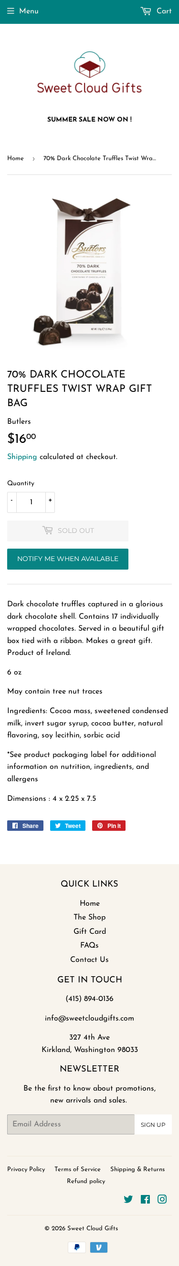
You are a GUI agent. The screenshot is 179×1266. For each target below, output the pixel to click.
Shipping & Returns (137, 1169)
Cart (163, 11)
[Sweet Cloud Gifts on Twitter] (128, 1201)
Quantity (20, 483)
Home (15, 158)
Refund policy (86, 1181)
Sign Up (153, 1124)
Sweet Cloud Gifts (92, 1228)
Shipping (22, 457)
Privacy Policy (26, 1169)
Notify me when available (67, 558)
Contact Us (89, 960)
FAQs (89, 946)
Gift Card (90, 932)
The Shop (89, 917)
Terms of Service (77, 1169)
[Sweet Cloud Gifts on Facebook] (145, 1201)
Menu (29, 11)
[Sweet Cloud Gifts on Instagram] (162, 1201)
